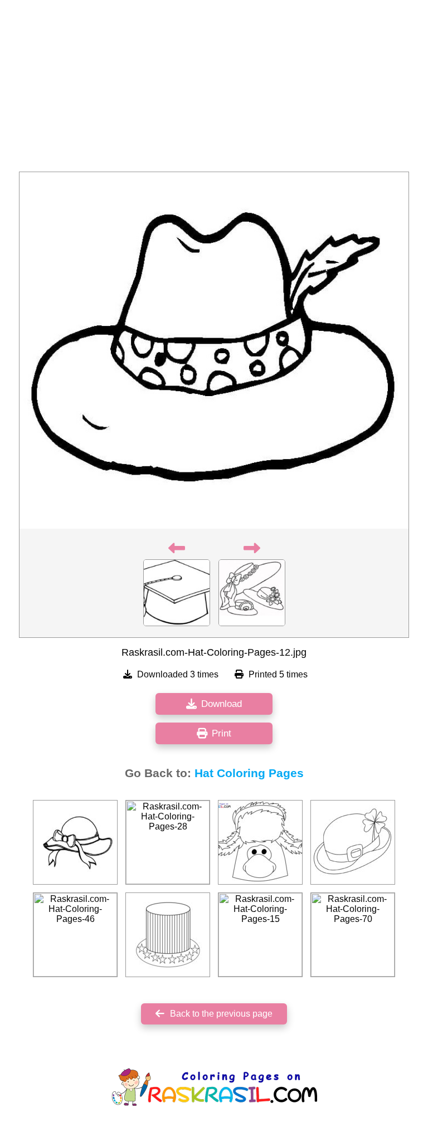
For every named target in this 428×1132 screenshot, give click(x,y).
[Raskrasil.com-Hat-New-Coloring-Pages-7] (260, 842)
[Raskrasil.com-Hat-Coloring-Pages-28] (167, 842)
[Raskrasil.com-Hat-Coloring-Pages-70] (352, 934)
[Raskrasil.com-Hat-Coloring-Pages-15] (260, 934)
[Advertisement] (214, 89)
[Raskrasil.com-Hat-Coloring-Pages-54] (167, 934)
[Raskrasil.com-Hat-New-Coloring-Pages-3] (352, 842)
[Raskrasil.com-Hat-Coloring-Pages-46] (75, 934)
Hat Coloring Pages (249, 773)
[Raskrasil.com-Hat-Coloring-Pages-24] (75, 842)
